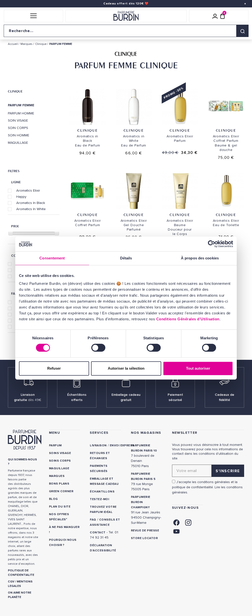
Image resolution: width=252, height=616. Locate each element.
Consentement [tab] (52, 258)
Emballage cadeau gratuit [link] (126, 397)
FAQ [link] (93, 520)
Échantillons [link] (102, 491)
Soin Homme (18, 135)
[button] (33, 16)
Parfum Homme (21, 113)
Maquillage (18, 143)
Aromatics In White (31, 209)
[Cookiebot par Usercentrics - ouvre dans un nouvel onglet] (211, 244)
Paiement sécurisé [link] (175, 397)
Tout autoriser (198, 368)
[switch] (98, 348)
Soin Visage (18, 120)
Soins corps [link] (60, 461)
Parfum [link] (55, 445)
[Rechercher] (242, 31)
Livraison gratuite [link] (27, 397)
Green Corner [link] (61, 491)
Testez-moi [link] (99, 499)
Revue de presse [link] (145, 530)
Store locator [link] (144, 538)
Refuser (54, 368)
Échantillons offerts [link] (76, 397)
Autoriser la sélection (126, 368)
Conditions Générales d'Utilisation (188, 319)
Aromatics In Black (30, 202)
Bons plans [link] (59, 484)
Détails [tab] (126, 258)
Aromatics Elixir (28, 190)
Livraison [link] (98, 445)
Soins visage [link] (60, 453)
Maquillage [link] (59, 468)
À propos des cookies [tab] (200, 258)
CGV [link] (11, 581)
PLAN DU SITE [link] (60, 506)
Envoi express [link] (122, 445)
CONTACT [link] (97, 532)
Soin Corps (18, 128)
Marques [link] (56, 476)
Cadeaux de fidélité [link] (224, 397)
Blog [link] (53, 499)
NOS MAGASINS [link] (146, 433)
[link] (176, 522)
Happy (21, 196)
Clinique (15, 91)
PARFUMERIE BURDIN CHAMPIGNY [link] (140, 502)
